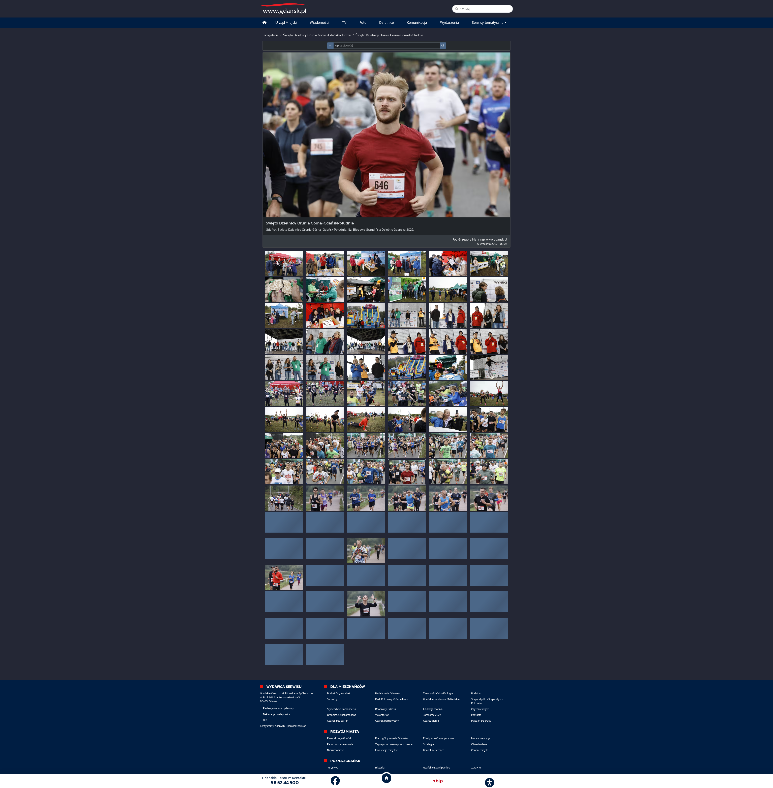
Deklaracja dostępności (276, 734)
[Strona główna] (264, 22)
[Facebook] (335, 781)
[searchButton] (443, 45)
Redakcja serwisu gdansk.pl (279, 728)
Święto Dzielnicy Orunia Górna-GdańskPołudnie (317, 35)
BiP (265, 740)
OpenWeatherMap (296, 746)
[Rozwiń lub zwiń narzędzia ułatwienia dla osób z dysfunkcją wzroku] (489, 781)
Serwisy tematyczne (487, 22)
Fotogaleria (270, 35)
